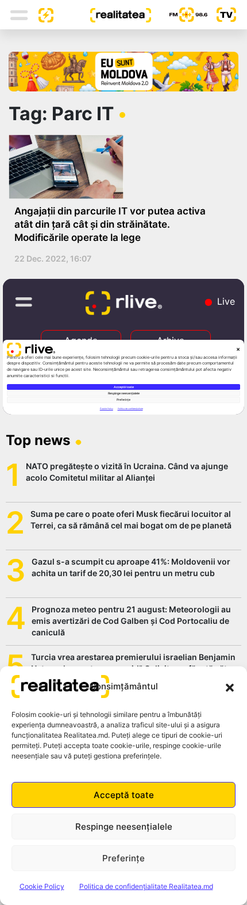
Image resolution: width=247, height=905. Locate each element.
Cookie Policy (42, 886)
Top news (38, 440)
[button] (230, 686)
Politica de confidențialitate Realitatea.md (146, 886)
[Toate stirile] (41, 14)
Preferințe (123, 858)
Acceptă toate (124, 794)
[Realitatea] (102, 14)
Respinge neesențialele (123, 826)
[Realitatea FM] (179, 14)
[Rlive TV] (221, 14)
